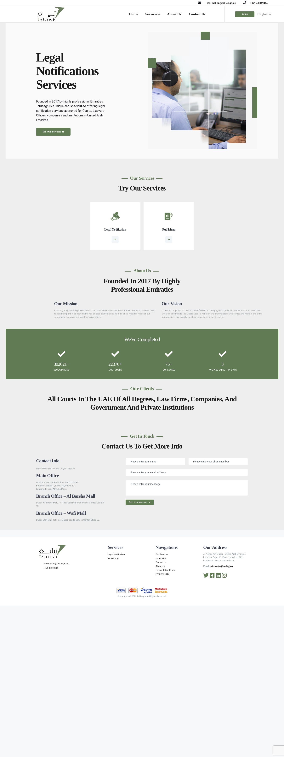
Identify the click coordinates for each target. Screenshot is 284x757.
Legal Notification (115, 229)
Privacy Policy (162, 574)
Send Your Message (138, 502)
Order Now (161, 558)
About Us (174, 14)
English (263, 14)
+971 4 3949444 (259, 3)
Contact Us (197, 14)
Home (133, 14)
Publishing (168, 229)
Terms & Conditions (165, 570)
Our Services (162, 554)
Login (245, 14)
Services (151, 14)
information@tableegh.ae (221, 3)
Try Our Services (51, 131)
